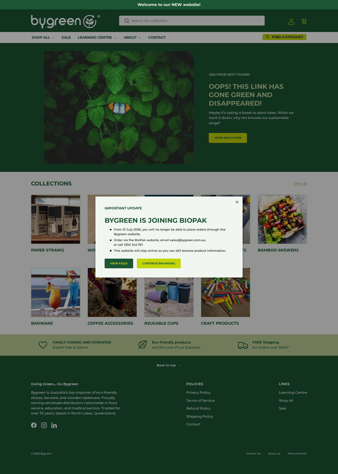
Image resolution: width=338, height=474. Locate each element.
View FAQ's (119, 263)
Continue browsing (158, 263)
